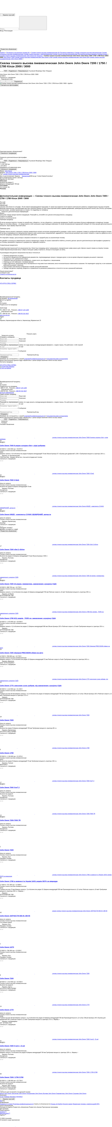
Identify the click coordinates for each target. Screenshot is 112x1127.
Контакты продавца (16, 1096)
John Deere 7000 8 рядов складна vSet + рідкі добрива (22, 445)
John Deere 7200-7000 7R (10, 820)
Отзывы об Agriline (56, 1104)
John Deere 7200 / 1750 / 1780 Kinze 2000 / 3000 (21, 172)
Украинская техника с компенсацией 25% (86, 1104)
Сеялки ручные (102, 54)
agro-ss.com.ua (5, 315)
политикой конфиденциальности (34, 359)
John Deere (8, 171)
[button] (56, 40)
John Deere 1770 (7, 1010)
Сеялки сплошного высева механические (88, 52)
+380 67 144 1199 (23, 310)
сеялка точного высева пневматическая (16, 174)
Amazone (40, 55)
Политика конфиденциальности (23, 1104)
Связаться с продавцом (8, 153)
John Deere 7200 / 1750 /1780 (11, 1077)
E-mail (21, 346)
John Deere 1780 (7, 753)
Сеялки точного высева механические (64, 54)
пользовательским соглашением (57, 359)
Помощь (6, 1096)
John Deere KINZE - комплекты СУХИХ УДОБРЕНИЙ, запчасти (25, 514)
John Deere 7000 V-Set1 (9, 480)
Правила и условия (6, 1104)
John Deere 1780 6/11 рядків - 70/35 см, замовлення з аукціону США (28, 618)
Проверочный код (33, 355)
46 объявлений (13, 298)
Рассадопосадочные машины (87, 54)
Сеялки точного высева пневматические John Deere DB (70, 57)
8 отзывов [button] (3, 303)
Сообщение (22, 351)
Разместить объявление (8, 531)
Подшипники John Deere (35, 1093)
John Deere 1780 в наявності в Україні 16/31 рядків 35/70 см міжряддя (28, 881)
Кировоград (25, 176)
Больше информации (7, 392)
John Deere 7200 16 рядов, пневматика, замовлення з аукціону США (28, 584)
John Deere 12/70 (7, 947)
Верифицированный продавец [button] (10, 297)
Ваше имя (22, 339)
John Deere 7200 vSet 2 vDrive (12, 549)
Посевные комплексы (67, 52)
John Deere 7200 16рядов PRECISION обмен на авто (21, 653)
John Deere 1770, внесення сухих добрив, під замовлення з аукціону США (31, 686)
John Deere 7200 (9, 57)
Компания (22, 341)
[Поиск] (33, 23)
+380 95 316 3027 (23, 313)
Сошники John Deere (79, 1093)
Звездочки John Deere (19, 1093)
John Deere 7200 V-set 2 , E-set (12, 1046)
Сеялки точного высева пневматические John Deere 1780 (33, 57)
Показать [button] (14, 310)
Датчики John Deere (49, 1093)
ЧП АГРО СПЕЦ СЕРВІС (8, 283)
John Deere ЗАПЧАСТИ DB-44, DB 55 (15, 916)
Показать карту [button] (31, 334)
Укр (1, 1101)
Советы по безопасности (8, 274)
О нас (2, 1096)
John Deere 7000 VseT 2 (10, 787)
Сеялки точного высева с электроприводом (38, 54)
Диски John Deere (6, 1093)
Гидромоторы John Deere (64, 1093)
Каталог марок (67, 1104)
